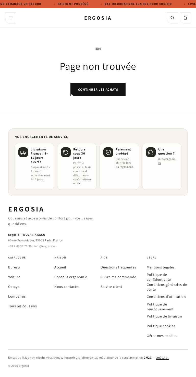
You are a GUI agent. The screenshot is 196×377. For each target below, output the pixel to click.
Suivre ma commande (118, 277)
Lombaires (17, 296)
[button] (185, 17)
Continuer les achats (98, 89)
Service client (111, 286)
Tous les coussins (22, 306)
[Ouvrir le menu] (10, 17)
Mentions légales (161, 267)
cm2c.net (162, 357)
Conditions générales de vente (167, 287)
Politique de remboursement (160, 306)
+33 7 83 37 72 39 (20, 246)
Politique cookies (161, 326)
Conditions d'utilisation (166, 296)
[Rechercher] (172, 17)
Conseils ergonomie (70, 277)
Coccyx (13, 286)
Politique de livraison (164, 316)
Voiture (14, 277)
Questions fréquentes (118, 267)
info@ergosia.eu (45, 246)
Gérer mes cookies (162, 335)
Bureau (14, 267)
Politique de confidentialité (159, 277)
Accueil (60, 267)
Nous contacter (67, 286)
